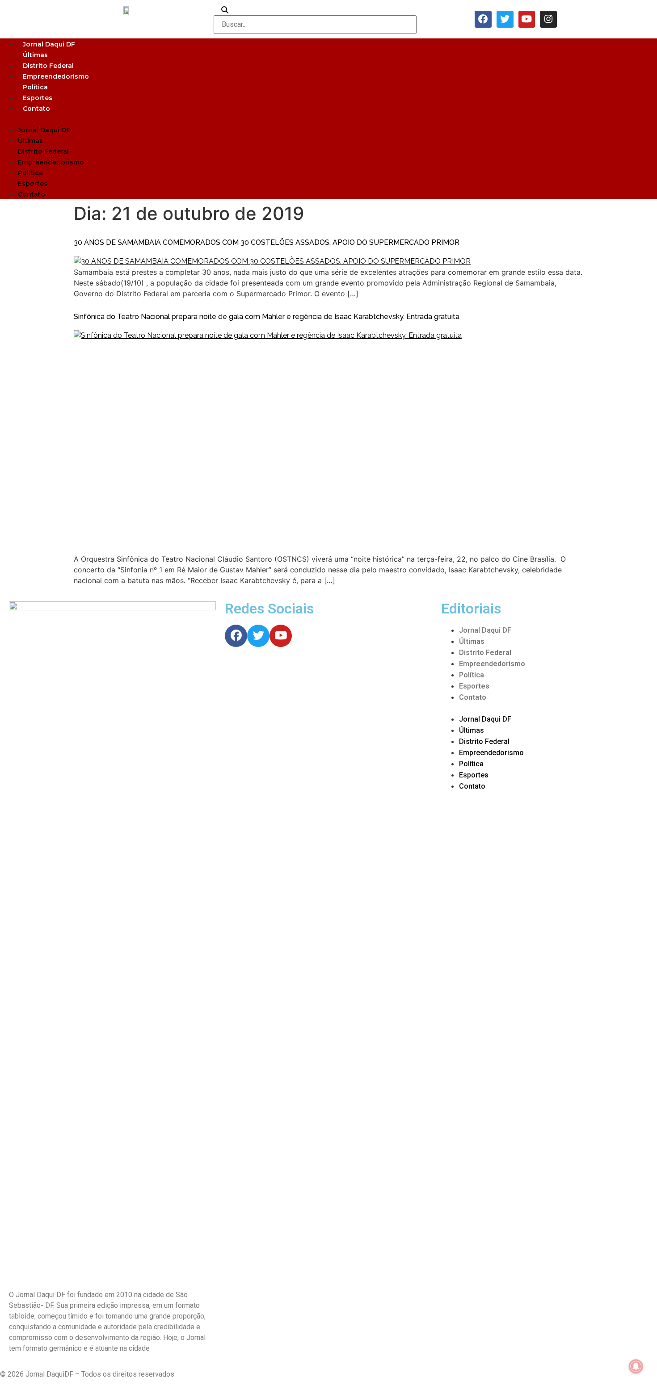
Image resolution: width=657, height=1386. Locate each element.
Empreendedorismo (56, 76)
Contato (36, 109)
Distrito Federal (48, 66)
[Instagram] (548, 19)
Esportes (37, 98)
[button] (328, 118)
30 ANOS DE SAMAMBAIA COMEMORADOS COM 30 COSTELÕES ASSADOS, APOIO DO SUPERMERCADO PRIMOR (266, 242)
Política (35, 87)
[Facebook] (483, 19)
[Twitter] (505, 19)
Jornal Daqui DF (49, 44)
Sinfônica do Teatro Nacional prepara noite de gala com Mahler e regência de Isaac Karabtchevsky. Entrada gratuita (266, 316)
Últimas (35, 55)
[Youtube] (526, 19)
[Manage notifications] (636, 1366)
